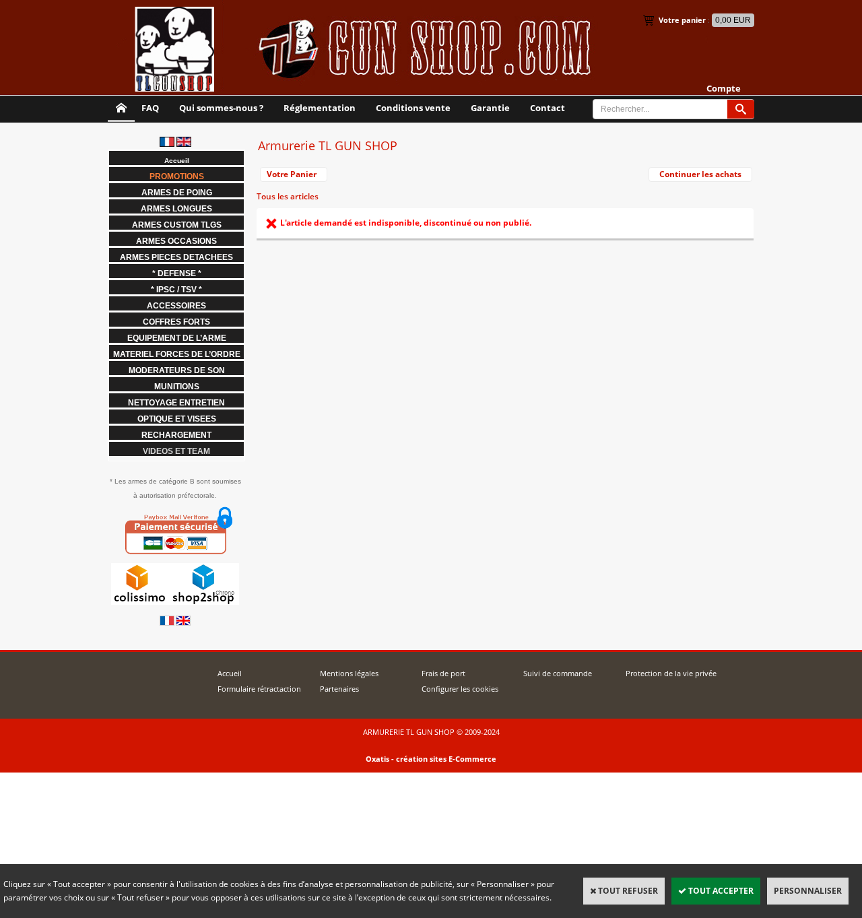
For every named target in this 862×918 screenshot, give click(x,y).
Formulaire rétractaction (259, 689)
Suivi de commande (557, 673)
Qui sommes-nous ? (221, 108)
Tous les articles (288, 196)
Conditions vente (413, 108)
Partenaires (339, 689)
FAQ (150, 108)
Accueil (230, 673)
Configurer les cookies (460, 689)
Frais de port (443, 673)
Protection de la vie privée (671, 673)
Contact (547, 108)
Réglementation (320, 108)
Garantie (490, 108)
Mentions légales (349, 673)
